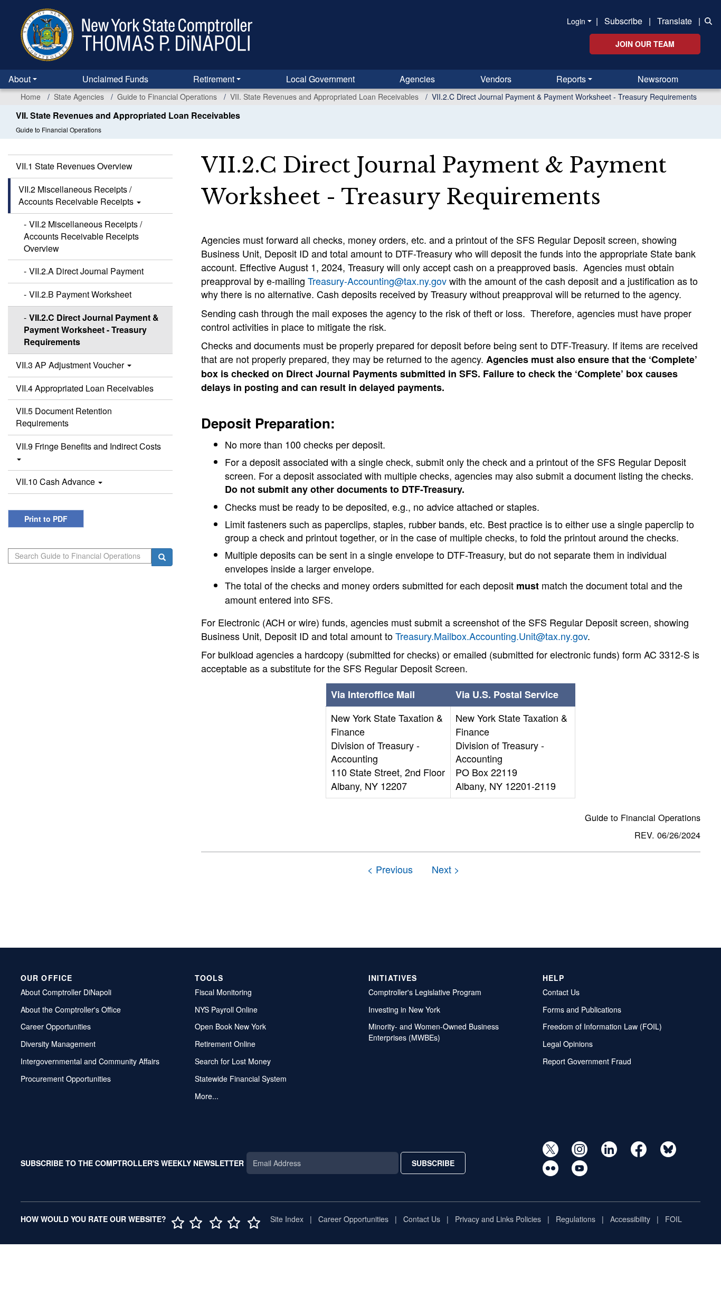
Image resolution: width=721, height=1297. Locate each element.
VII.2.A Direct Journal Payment (86, 271)
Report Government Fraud (587, 1061)
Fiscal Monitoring (223, 992)
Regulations (575, 1219)
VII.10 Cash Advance (56, 481)
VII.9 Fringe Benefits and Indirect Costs (88, 446)
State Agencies (79, 96)
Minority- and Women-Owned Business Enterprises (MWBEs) (433, 1032)
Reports (571, 79)
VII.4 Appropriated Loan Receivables (85, 388)
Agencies (417, 79)
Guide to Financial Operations (167, 96)
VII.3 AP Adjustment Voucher (71, 365)
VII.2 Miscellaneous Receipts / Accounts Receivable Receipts (77, 195)
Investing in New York (404, 1009)
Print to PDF (46, 518)
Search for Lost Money (233, 1061)
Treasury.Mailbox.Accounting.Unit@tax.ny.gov (491, 636)
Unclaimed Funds (115, 79)
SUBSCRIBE (433, 1163)
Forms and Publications (582, 1009)
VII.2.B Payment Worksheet (80, 294)
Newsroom (658, 79)
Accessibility (630, 1219)
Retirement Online (225, 1043)
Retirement (213, 79)
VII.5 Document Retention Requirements (64, 417)
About (19, 79)
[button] (706, 20)
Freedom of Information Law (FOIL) (602, 1026)
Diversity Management (58, 1043)
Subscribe (623, 21)
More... (207, 1096)
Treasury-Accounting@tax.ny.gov (377, 281)
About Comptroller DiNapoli (66, 992)
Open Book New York (230, 1026)
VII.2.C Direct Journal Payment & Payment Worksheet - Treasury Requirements (91, 329)
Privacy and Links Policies (498, 1219)
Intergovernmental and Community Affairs (90, 1061)
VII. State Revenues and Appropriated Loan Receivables (324, 96)
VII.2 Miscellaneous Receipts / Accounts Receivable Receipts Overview (83, 236)
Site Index (286, 1219)
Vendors (495, 79)
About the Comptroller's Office (71, 1009)
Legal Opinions (568, 1043)
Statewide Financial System (241, 1078)
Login (576, 21)
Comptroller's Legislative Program (424, 992)
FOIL (673, 1219)
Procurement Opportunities (66, 1078)
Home (31, 96)
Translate (674, 21)
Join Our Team (645, 44)
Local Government (320, 79)
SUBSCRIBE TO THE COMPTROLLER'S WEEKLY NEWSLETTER (132, 1163)
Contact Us (561, 992)
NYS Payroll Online (226, 1009)
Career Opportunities (56, 1026)
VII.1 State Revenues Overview (74, 166)
